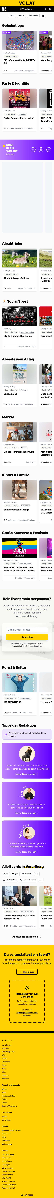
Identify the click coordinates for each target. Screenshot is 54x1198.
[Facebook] (33, 149)
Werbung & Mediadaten (11, 1130)
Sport (4, 1065)
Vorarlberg (6, 1045)
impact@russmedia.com (27, 1012)
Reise (4, 1099)
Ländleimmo (7, 1161)
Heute (12, 16)
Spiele (4, 1116)
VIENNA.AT (6, 1178)
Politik (4, 1058)
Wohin (4, 1103)
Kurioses (5, 1075)
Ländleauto (6, 1158)
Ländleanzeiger (8, 1154)
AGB (4, 1137)
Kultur (4, 1068)
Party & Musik (12, 880)
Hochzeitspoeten (8, 1171)
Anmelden (27, 637)
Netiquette (6, 1140)
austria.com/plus (8, 1181)
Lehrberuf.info (7, 1175)
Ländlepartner (7, 1168)
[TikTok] (48, 149)
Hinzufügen (28, 972)
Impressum (6, 1134)
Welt (4, 1055)
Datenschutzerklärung (21, 646)
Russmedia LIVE (8, 1188)
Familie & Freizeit (30, 880)
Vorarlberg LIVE (8, 1052)
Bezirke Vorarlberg (9, 1106)
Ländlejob (6, 1164)
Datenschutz (7, 1144)
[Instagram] (41, 149)
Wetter (4, 1089)
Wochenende (33, 16)
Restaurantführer (9, 1096)
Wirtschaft (6, 1062)
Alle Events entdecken (25, 936)
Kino (4, 1092)
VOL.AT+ (5, 1048)
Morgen (21, 16)
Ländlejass (6, 1120)
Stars (4, 1072)
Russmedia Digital (9, 1185)
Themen (5, 1079)
